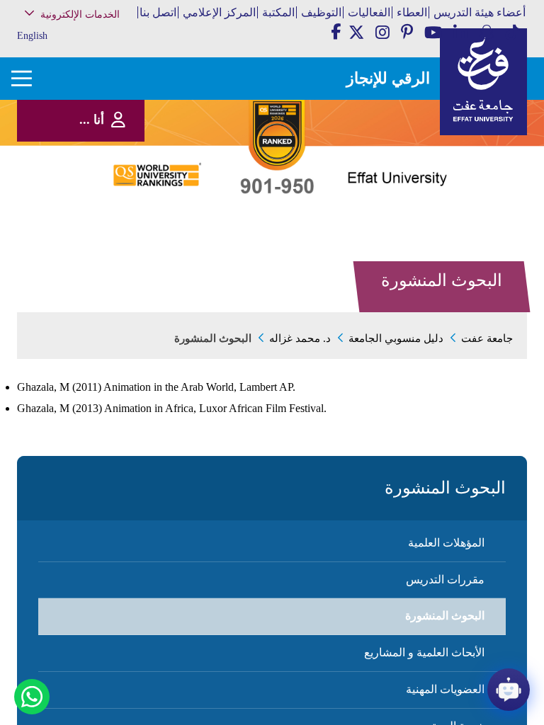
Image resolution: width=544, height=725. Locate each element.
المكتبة (278, 12)
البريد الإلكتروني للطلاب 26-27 (78, 236)
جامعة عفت (487, 338)
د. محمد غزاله (300, 338)
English (32, 35)
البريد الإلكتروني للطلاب (84, 254)
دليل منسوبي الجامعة (395, 338)
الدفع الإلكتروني (96, 189)
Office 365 (105, 174)
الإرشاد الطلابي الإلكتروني (81, 203)
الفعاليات (369, 12)
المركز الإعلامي (219, 12)
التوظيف (321, 12)
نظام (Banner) (99, 44)
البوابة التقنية (101, 269)
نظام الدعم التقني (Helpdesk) (93, 156)
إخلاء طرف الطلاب (92, 218)
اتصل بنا (158, 12)
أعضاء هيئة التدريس (480, 12)
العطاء (412, 12)
